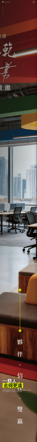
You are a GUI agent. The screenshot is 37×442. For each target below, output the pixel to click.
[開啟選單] (34, 2)
